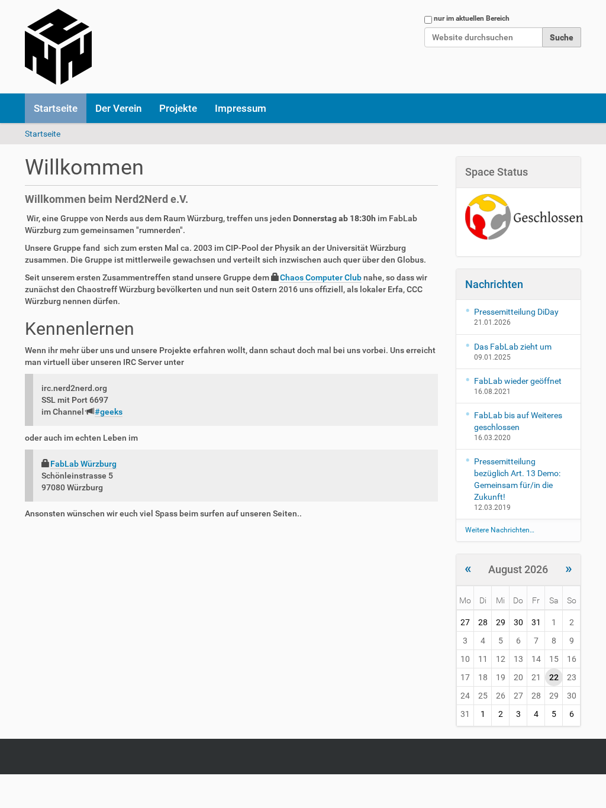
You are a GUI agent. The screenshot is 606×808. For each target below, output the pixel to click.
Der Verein (118, 108)
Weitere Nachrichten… (499, 530)
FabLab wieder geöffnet (518, 381)
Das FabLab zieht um (513, 346)
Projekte (178, 108)
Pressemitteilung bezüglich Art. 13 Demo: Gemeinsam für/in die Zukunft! (517, 479)
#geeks (109, 411)
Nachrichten (494, 284)
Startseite (56, 108)
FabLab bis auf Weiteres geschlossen (518, 421)
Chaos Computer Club (321, 277)
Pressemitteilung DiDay (516, 311)
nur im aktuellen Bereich (472, 18)
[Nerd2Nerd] (58, 47)
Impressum (240, 108)
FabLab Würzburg (83, 463)
